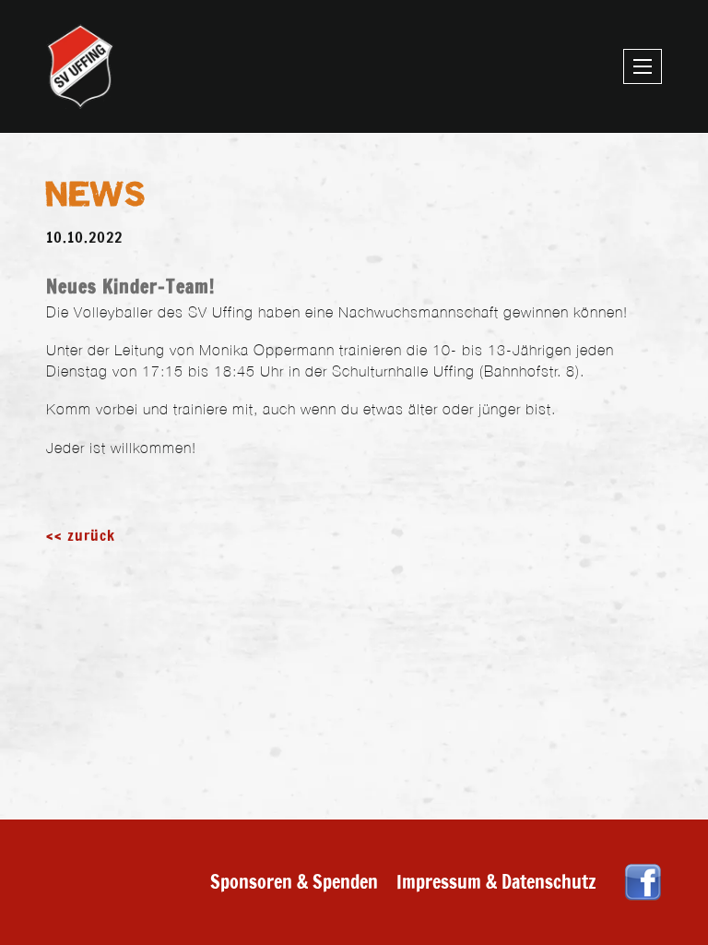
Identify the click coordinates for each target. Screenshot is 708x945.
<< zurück (80, 535)
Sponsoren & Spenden (294, 881)
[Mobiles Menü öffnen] (642, 66)
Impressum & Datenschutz (496, 881)
